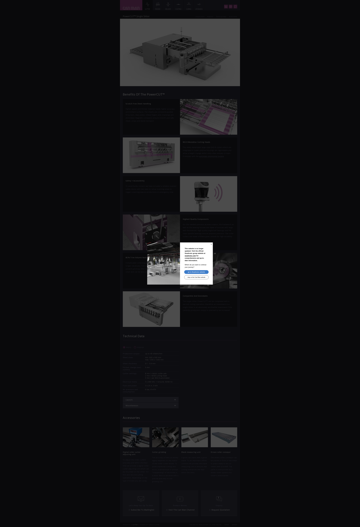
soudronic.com (190, 256)
